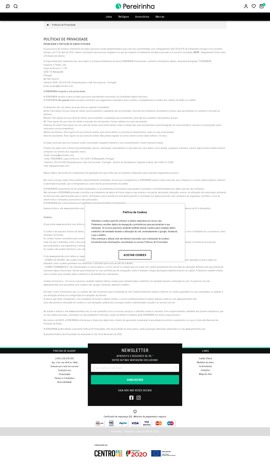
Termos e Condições (65, 378)
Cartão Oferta (205, 358)
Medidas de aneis (205, 362)
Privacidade (64, 374)
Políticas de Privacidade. (156, 242)
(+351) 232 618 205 (64, 358)
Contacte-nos (64, 370)
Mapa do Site (205, 374)
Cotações (205, 370)
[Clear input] (176, 368)
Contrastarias (205, 366)
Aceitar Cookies (135, 255)
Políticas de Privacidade (63, 25)
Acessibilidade (64, 382)
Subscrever (135, 379)
